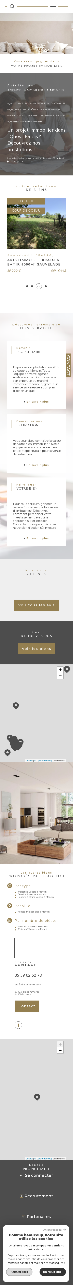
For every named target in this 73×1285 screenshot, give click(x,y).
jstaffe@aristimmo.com (28, 985)
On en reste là (52, 1229)
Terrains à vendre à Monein (32, 894)
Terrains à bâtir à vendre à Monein (36, 897)
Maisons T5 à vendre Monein (33, 929)
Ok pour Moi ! (52, 1272)
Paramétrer (19, 1272)
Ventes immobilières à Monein (34, 912)
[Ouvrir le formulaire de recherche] (12, 6)
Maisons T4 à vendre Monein (33, 926)
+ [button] (60, 669)
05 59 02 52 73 (28, 975)
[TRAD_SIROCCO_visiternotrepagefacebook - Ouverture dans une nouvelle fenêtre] (18, 1025)
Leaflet (29, 760)
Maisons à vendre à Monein (32, 892)
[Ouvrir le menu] (53, 6)
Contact (68, 365)
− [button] (60, 675)
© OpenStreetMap (43, 760)
